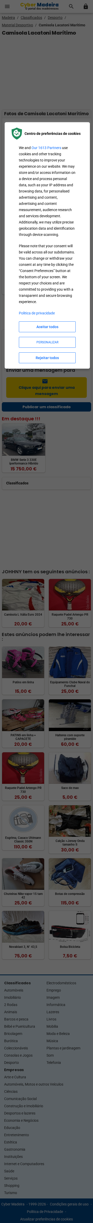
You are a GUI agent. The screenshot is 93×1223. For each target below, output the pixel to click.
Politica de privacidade (37, 313)
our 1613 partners (46, 148)
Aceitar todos (47, 327)
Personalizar (47, 342)
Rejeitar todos (47, 358)
